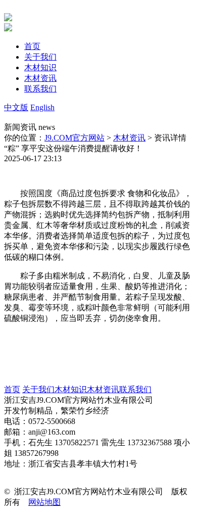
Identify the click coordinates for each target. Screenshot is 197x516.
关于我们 (38, 389)
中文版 (16, 107)
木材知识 (71, 389)
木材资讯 (129, 137)
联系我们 (135, 389)
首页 (12, 389)
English (42, 107)
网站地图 (44, 502)
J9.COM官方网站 (74, 137)
